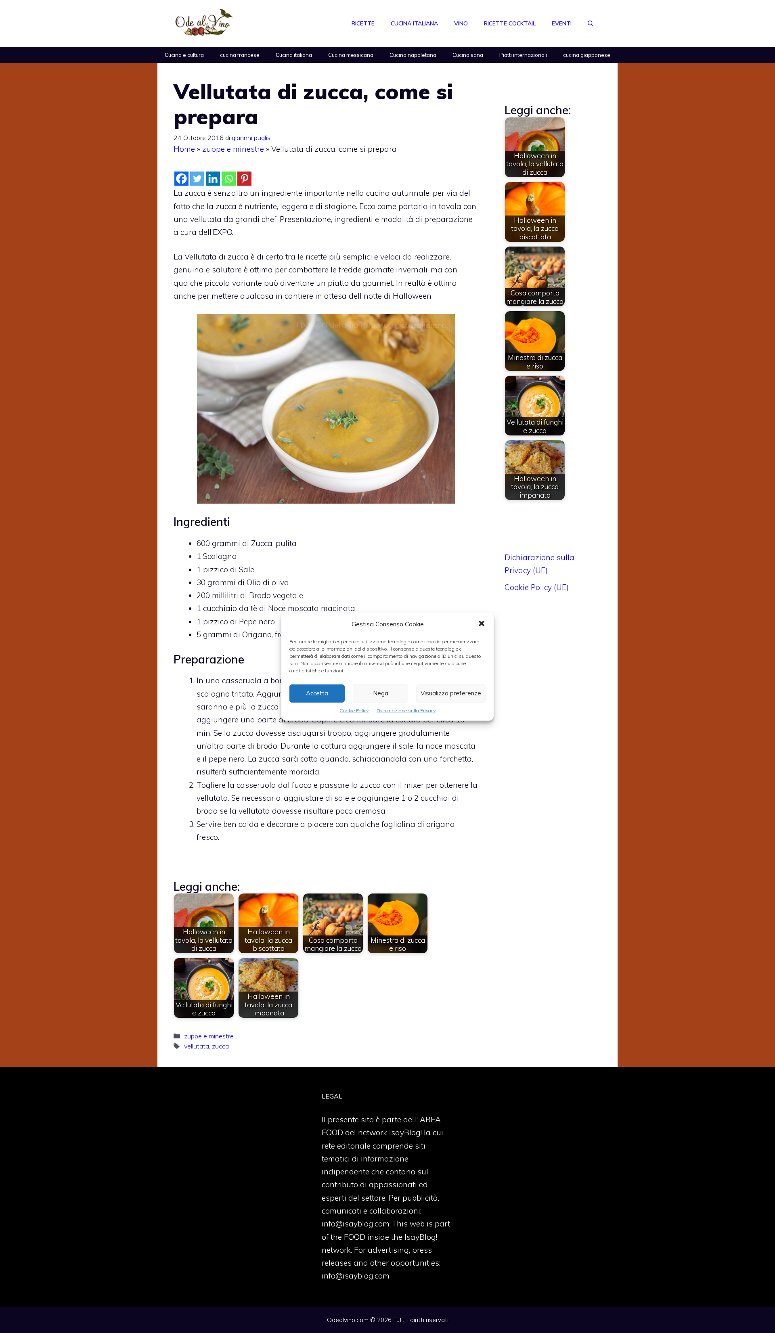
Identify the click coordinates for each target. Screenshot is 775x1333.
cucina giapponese (586, 55)
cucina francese (240, 55)
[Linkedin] (213, 179)
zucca (220, 1046)
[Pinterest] (244, 179)
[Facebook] (181, 179)
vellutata (196, 1046)
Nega (380, 693)
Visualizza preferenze (451, 693)
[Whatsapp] (229, 179)
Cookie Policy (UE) (537, 587)
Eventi (562, 23)
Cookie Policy (354, 710)
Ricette (363, 23)
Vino (461, 23)
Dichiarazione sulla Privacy (406, 710)
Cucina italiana (414, 23)
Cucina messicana (350, 55)
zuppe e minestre (233, 149)
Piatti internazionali (523, 55)
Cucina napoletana (413, 55)
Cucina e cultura (184, 55)
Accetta (317, 693)
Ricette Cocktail (510, 23)
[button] (482, 624)
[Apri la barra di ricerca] (590, 23)
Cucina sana (467, 55)
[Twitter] (197, 179)
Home (184, 149)
